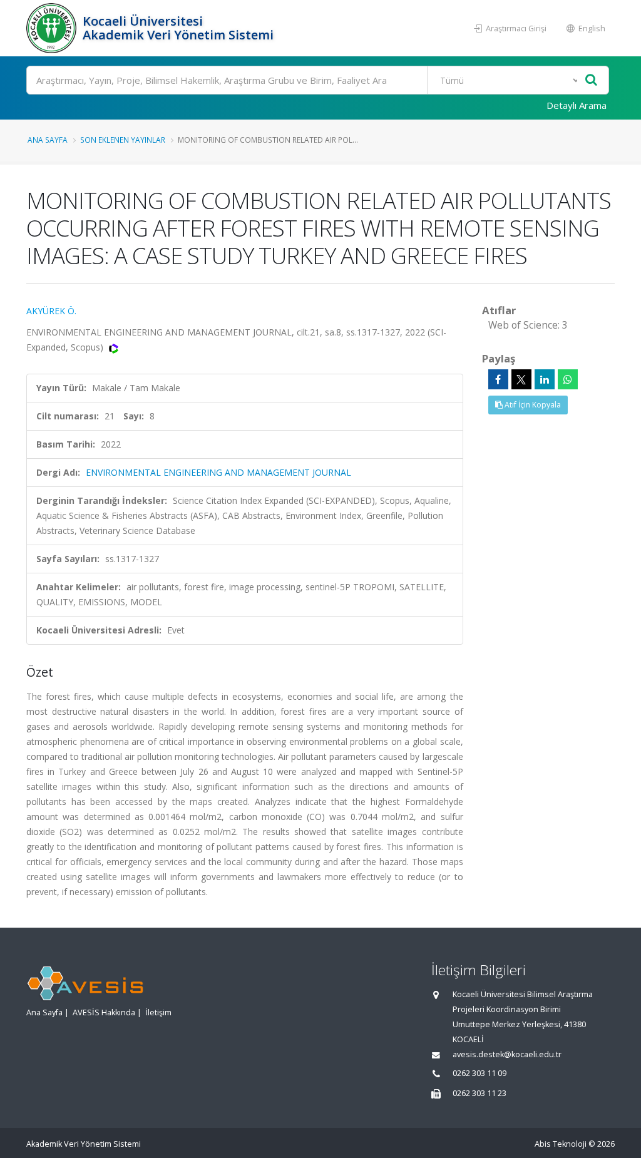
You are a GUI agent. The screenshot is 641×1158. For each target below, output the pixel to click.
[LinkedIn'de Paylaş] (545, 379)
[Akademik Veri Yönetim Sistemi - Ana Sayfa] (52, 28)
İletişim (158, 1012)
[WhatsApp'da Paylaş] (568, 379)
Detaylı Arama (576, 105)
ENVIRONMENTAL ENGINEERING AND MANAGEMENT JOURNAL (218, 472)
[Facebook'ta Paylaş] (498, 379)
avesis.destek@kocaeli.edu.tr (507, 1054)
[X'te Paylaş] (521, 379)
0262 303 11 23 (479, 1093)
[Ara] (591, 80)
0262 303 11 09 (479, 1073)
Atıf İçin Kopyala (532, 404)
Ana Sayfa (48, 140)
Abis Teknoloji (561, 1144)
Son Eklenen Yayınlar (122, 140)
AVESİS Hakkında (104, 1012)
